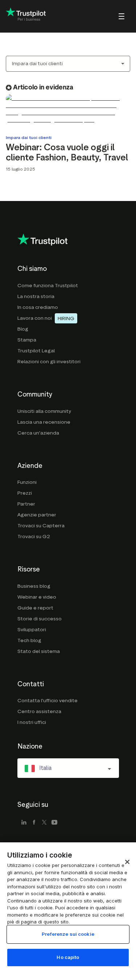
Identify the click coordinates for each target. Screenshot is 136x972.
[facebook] (34, 823)
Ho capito (68, 957)
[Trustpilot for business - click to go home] (26, 16)
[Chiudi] (127, 862)
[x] (44, 823)
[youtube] (54, 823)
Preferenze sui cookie (68, 934)
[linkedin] (24, 823)
